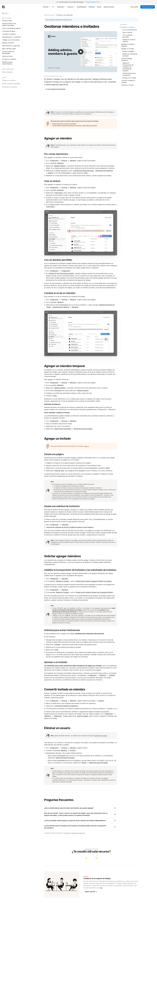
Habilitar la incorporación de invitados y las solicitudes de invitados (127, 66)
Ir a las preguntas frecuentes (55, 89)
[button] (12, 13)
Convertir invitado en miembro (64, 689)
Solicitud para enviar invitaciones (129, 74)
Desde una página (128, 51)
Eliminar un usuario (57, 728)
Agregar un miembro (58, 138)
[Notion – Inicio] (3, 6)
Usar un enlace (127, 32)
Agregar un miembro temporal (64, 366)
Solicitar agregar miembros (62, 556)
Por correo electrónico (129, 30)
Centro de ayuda (49, 15)
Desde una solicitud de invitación (129, 55)
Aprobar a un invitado (129, 78)
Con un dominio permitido (127, 36)
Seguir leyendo (91, 891)
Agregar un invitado (57, 438)
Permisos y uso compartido (65, 15)
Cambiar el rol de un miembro (128, 40)
